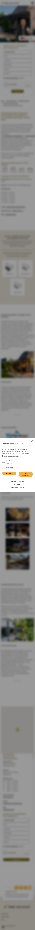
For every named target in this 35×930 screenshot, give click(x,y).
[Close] (32, 441)
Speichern (9, 473)
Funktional (9, 460)
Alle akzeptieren (25, 474)
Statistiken (9, 463)
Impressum (17, 484)
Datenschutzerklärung (17, 487)
